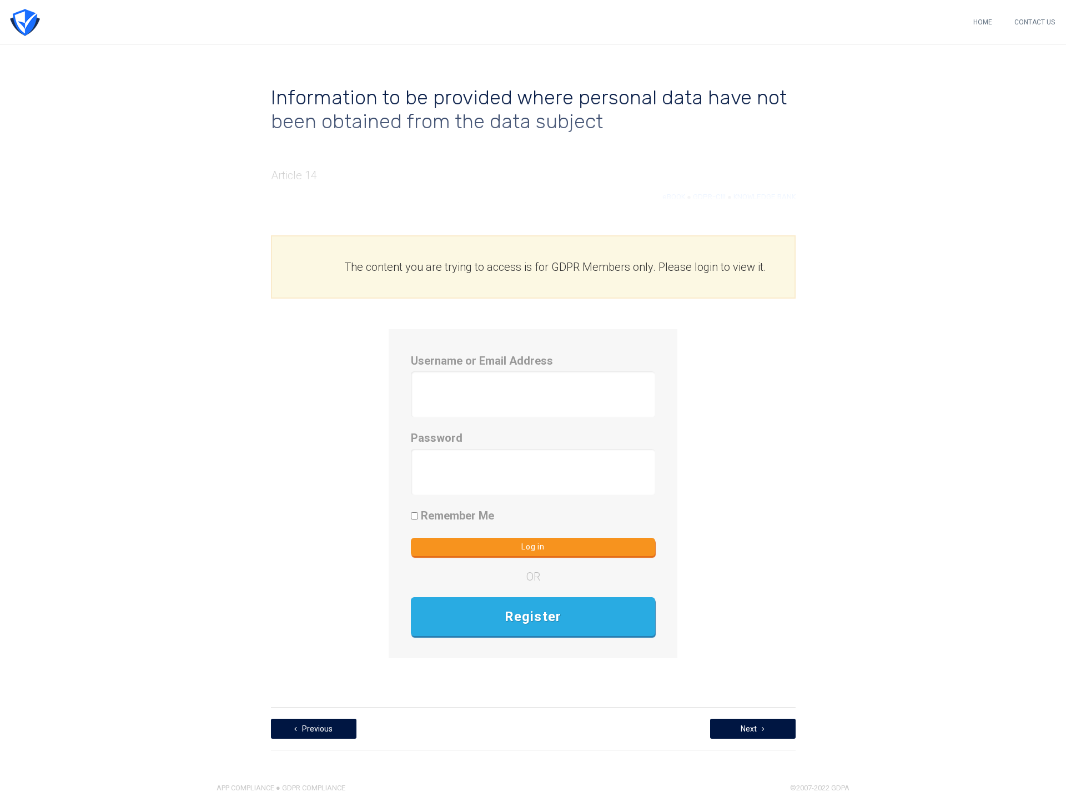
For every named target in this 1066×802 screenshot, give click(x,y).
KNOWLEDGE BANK (764, 197)
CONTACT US (1034, 22)
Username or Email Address (482, 360)
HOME (982, 22)
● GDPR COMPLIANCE (309, 788)
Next (749, 728)
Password (436, 438)
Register (533, 616)
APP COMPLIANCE (245, 788)
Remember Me (456, 515)
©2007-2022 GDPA (819, 788)
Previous (316, 728)
